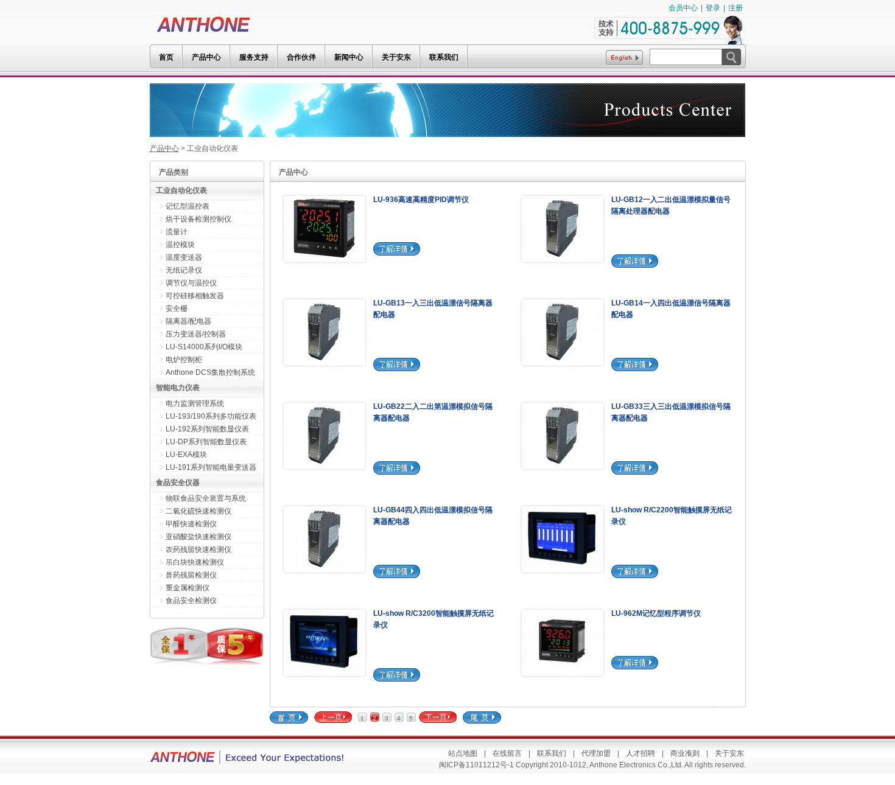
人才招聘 (640, 753)
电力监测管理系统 (195, 403)
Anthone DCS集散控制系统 (210, 372)
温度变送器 (184, 257)
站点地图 (462, 753)
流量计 (177, 232)
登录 (713, 8)
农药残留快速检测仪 (198, 549)
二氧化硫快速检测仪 (198, 511)
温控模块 (180, 244)
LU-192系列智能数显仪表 (207, 429)
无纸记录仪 (184, 270)
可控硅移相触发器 (195, 295)
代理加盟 (596, 753)
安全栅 (177, 308)
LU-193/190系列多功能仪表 (211, 416)
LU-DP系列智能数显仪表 (206, 442)
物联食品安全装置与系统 (206, 498)
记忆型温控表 (187, 206)
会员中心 (683, 8)
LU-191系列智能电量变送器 (211, 467)
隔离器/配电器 (188, 321)
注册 (735, 8)
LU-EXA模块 (186, 454)
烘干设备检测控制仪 (198, 219)
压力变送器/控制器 (196, 334)
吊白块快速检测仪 (195, 562)
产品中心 (164, 148)
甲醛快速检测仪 (191, 524)
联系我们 (551, 753)
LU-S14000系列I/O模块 (204, 347)
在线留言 (507, 753)
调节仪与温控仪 (191, 283)
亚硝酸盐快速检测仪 (198, 536)
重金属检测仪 (187, 588)
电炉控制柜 (184, 359)
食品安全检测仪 (191, 600)
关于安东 (729, 753)
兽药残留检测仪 (191, 575)
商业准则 (685, 753)
